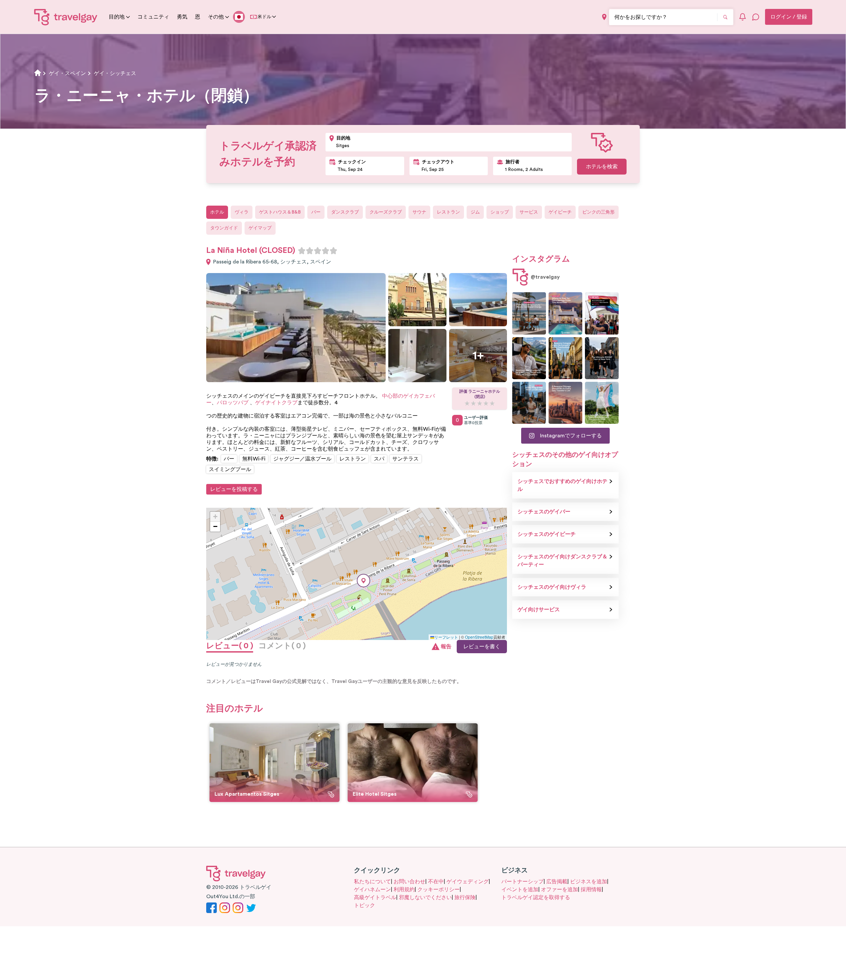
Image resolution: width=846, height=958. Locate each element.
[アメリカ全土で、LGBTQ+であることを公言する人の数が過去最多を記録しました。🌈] (602, 313)
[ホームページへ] (66, 16)
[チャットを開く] (756, 17)
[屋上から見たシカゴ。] (529, 403)
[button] (363, 580)
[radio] (302, 251)
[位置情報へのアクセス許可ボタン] (604, 17)
